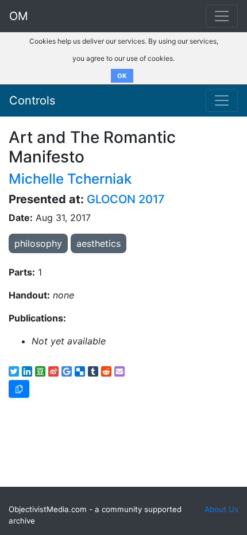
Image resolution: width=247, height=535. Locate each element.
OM (18, 16)
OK (122, 76)
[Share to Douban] (40, 371)
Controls (32, 100)
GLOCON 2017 (126, 199)
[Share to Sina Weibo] (53, 371)
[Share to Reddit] (106, 371)
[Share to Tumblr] (93, 371)
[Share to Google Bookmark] (66, 371)
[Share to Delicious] (80, 371)
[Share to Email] (119, 371)
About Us (221, 509)
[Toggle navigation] (222, 100)
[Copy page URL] (19, 389)
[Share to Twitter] (14, 371)
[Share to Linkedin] (27, 371)
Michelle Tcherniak (70, 178)
